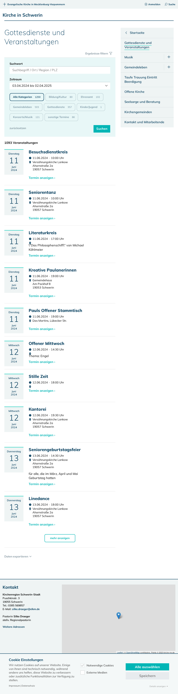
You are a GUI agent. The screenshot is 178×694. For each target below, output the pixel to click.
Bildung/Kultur (60, 97)
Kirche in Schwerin (23, 15)
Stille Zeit (38, 376)
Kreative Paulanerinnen (52, 270)
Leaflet (120, 652)
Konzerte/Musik (26, 117)
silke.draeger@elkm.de (26, 609)
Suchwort (16, 63)
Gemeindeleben (26, 107)
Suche (171, 4)
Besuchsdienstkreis (48, 151)
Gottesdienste (59, 107)
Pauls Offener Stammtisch (55, 310)
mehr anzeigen (60, 538)
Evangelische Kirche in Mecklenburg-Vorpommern (36, 4)
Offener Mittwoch (46, 343)
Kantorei (37, 409)
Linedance (39, 498)
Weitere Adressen (14, 626)
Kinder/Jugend (91, 107)
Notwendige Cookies (100, 665)
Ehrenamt (90, 97)
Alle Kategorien (27, 97)
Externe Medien (97, 672)
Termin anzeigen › (42, 178)
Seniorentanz (42, 192)
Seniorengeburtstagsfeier (55, 449)
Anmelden (154, 4)
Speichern (147, 676)
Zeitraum (16, 79)
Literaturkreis (42, 232)
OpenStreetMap (133, 652)
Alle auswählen (147, 667)
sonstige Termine (61, 117)
